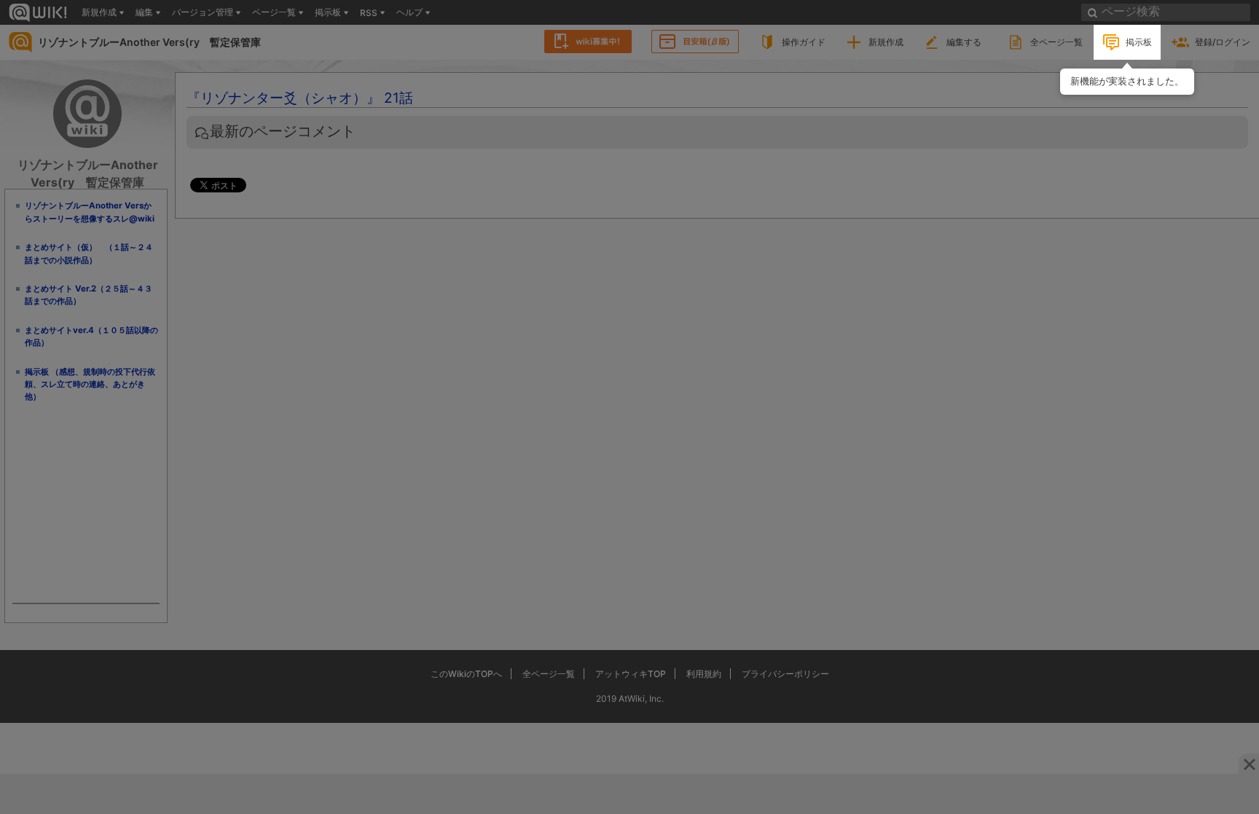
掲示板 (1139, 41)
